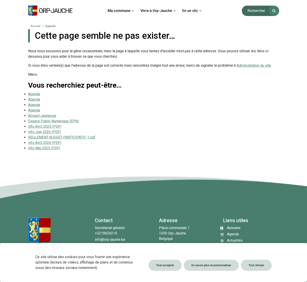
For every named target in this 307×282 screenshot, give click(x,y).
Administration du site (254, 65)
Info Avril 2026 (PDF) (44, 143)
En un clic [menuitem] (190, 11)
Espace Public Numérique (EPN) (53, 121)
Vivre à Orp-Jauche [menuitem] (156, 11)
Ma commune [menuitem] (119, 11)
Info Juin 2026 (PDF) (44, 132)
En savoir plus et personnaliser (211, 265)
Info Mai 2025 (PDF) (44, 148)
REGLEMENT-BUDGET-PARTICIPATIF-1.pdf (61, 137)
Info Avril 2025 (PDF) (44, 126)
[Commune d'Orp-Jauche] (50, 10)
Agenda (34, 94)
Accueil (35, 26)
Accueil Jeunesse (42, 116)
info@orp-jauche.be (110, 239)
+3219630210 (106, 233)
